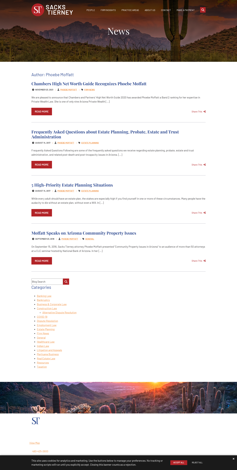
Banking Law (44, 295)
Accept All (178, 462)
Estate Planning (46, 329)
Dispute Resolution (47, 320)
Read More (42, 111)
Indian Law (43, 346)
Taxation (42, 366)
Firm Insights (108, 10)
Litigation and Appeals (49, 350)
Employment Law (47, 325)
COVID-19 (42, 316)
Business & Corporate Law (52, 304)
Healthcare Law (46, 341)
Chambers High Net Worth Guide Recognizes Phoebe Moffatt (88, 83)
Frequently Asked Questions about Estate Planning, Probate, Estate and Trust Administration (105, 134)
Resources (43, 362)
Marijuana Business (48, 354)
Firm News (43, 333)
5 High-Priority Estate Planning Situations (72, 185)
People (91, 10)
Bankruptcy (43, 300)
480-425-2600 (40, 451)
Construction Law (47, 308)
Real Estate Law (46, 358)
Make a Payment (186, 10)
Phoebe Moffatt (68, 89)
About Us (150, 10)
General (41, 337)
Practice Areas (130, 10)
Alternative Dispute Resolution (59, 312)
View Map (34, 442)
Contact (166, 10)
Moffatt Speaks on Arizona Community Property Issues (83, 233)
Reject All (197, 462)
